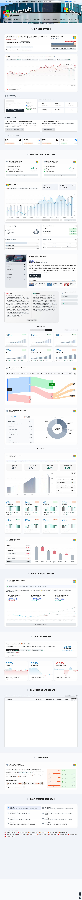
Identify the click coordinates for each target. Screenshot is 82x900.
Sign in (29, 884)
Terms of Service (33, 896)
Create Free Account (62, 896)
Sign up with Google (63, 882)
